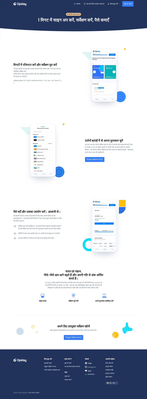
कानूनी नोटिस (109, 366)
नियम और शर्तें (109, 363)
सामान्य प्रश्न (68, 380)
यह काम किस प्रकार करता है (95, 4)
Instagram (92, 367)
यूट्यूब (89, 371)
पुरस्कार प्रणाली (109, 373)
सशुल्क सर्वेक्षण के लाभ (50, 366)
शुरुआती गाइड (48, 363)
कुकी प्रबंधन (108, 377)
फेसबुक (90, 363)
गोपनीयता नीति (109, 370)
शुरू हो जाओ (128, 4)
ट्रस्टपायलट (91, 374)
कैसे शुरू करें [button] (114, 4)
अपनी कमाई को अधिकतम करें (52, 370)
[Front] (19, 4)
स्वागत (78, 4)
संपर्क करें (67, 376)
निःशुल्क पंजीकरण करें (94, 159)
